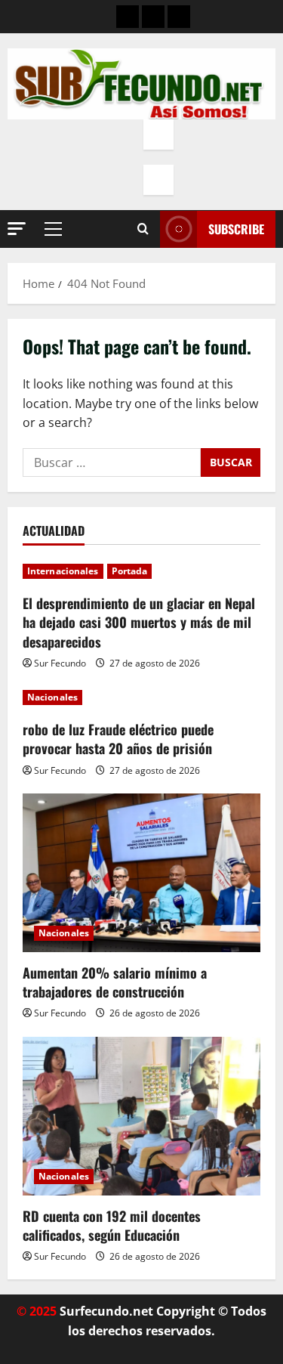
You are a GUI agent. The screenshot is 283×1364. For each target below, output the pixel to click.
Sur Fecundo (60, 663)
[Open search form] (143, 229)
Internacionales (63, 570)
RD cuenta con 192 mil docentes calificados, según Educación (112, 1225)
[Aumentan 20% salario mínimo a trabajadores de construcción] (141, 872)
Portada (130, 570)
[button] (17, 228)
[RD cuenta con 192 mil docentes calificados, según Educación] (141, 1116)
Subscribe (236, 229)
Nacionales (52, 697)
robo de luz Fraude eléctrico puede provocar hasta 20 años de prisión (118, 738)
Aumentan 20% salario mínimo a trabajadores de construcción (115, 982)
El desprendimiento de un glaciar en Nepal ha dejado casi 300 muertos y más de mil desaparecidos (139, 622)
